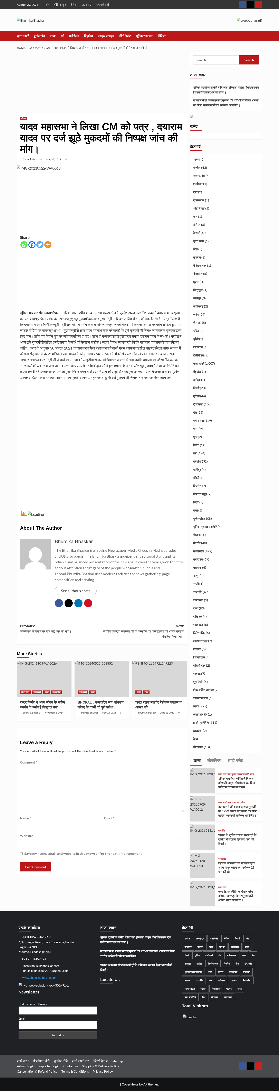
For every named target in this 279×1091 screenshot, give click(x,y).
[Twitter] (40, 244)
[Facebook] (32, 244)
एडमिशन (198, 184)
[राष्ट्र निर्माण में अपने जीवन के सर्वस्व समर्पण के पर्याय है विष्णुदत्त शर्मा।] (44, 679)
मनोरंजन (74, 36)
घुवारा (196, 282)
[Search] (259, 36)
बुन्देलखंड (39, 36)
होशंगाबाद (198, 747)
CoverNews (130, 1084)
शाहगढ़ (197, 673)
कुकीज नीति (61, 1061)
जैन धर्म (197, 322)
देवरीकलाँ (198, 404)
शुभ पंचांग (198, 682)
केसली (196, 233)
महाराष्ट (197, 567)
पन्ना (195, 429)
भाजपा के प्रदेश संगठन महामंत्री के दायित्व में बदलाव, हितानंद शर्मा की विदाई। (237, 839)
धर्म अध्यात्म (199, 420)
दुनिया (196, 396)
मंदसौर (197, 543)
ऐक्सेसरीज (198, 200)
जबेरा (196, 314)
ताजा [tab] (196, 760)
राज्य (53, 36)
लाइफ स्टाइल (106, 36)
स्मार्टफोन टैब (200, 714)
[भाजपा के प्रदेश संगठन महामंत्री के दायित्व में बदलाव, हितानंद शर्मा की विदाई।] (202, 828)
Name (25, 818)
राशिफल (197, 616)
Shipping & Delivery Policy (100, 1066)
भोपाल (23, 118)
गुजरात (197, 257)
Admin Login (26, 1066)
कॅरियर (162, 36)
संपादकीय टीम (103, 4)
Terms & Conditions (75, 1071)
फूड (195, 437)
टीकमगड (198, 347)
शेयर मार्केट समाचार (203, 690)
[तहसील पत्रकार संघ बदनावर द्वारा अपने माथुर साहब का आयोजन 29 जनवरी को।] (202, 860)
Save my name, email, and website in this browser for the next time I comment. (83, 853)
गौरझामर (198, 273)
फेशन (196, 445)
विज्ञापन (197, 649)
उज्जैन (197, 167)
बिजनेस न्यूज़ (200, 494)
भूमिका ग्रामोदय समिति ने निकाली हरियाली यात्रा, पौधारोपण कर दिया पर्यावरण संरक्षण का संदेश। (226, 89)
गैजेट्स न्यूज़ (199, 265)
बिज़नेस (88, 36)
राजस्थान (198, 600)
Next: (143, 631)
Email (109, 818)
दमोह (196, 380)
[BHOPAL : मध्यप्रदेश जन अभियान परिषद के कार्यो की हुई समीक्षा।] (102, 679)
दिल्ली (196, 388)
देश (195, 412)
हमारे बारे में (23, 1061)
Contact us (70, 1066)
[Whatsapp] (24, 244)
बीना (195, 510)
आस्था (196, 159)
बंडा (195, 453)
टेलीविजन (198, 355)
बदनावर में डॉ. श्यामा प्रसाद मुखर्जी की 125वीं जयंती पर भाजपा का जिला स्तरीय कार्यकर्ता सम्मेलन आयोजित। (225, 102)
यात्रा (196, 575)
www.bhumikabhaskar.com (39, 977)
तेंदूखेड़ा (197, 371)
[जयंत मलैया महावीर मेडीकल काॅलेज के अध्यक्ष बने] (159, 679)
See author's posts (75, 590)
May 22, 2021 (53, 159)
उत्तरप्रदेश (199, 176)
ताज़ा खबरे (37, 692)
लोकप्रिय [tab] (213, 760)
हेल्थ (195, 739)
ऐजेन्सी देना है (100, 1061)
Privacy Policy (103, 1071)
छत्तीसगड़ (198, 306)
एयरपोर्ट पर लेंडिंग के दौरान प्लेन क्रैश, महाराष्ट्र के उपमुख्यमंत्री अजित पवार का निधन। (235, 896)
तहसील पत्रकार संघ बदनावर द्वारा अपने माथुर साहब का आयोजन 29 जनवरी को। (236, 867)
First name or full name (33, 1004)
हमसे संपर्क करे (80, 1061)
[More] (47, 244)
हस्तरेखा (197, 731)
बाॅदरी (196, 477)
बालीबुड (197, 469)
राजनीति (197, 592)
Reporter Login (48, 1066)
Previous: (45, 628)
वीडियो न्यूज (60, 4)
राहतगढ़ (197, 624)
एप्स (195, 192)
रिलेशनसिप (199, 633)
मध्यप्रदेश (56, 692)
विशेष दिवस (199, 657)
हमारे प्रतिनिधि (201, 722)
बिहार (196, 502)
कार (195, 216)
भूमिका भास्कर (144, 36)
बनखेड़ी (197, 461)
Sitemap (117, 1061)
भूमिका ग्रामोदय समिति (205, 526)
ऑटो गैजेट (125, 36)
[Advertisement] (102, 82)
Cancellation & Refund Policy (37, 1071)
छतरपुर (197, 298)
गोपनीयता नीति (41, 1061)
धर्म (62, 36)
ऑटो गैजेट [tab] (235, 760)
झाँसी (196, 339)
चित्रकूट (198, 290)
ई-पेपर (74, 4)
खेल (195, 249)
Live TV (87, 4)
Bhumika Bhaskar (32, 159)
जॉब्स (196, 331)
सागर (196, 706)
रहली (196, 584)
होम (47, 4)
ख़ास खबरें (23, 36)
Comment (28, 762)
